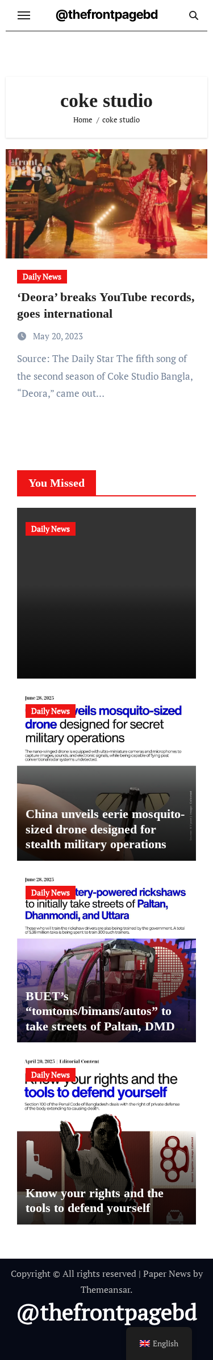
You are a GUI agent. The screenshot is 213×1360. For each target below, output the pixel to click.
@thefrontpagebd (107, 14)
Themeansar (105, 1289)
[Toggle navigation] (24, 15)
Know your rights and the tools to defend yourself (95, 1200)
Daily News (42, 276)
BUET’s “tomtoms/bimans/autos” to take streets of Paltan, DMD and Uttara (100, 1018)
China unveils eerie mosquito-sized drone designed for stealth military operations (105, 829)
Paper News (167, 1273)
